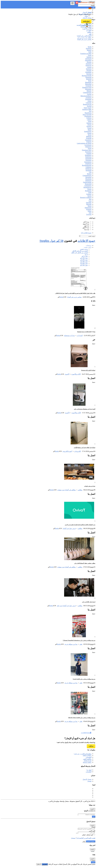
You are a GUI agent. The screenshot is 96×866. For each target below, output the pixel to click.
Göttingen (89, 167)
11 (82, 733)
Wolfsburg (88, 163)
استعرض (45, 864)
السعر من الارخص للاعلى (80, 251)
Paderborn (88, 157)
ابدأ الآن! (91, 746)
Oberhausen (88, 116)
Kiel (90, 111)
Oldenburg (88, 147)
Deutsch (83, 27)
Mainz (90, 130)
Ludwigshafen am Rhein (84, 143)
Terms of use (88, 760)
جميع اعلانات (86, 233)
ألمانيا (92, 851)
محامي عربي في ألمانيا (74, 297)
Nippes (89, 189)
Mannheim (88, 82)
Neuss (90, 148)
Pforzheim (88, 179)
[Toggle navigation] (72, 3)
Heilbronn (89, 169)
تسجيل (89, 781)
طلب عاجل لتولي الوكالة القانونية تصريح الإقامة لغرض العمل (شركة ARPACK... (75, 293)
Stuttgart (89, 57)
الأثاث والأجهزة (76, 374)
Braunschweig (87, 104)
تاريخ (86, 254)
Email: (93, 827)
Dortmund (88, 58)
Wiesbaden (88, 89)
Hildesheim (88, 207)
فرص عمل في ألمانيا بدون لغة (66, 605)
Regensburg (88, 162)
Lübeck (89, 119)
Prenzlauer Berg (87, 150)
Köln (90, 52)
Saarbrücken (88, 131)
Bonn (90, 80)
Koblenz (89, 194)
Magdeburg (88, 113)
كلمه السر (92, 831)
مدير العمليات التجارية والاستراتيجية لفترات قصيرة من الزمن (80, 524)
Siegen (89, 196)
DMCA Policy (87, 755)
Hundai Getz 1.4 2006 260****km (86, 331)
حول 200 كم (84, 260)
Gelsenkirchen (87, 92)
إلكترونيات (77, 451)
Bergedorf (89, 177)
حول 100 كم (84, 258)
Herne (90, 135)
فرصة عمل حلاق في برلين (88, 602)
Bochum (89, 74)
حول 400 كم (84, 263)
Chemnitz (89, 102)
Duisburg (89, 69)
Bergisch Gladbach (86, 197)
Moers (90, 206)
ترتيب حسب (84, 249)
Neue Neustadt (87, 114)
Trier (90, 213)
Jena (90, 199)
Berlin (90, 47)
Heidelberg (88, 155)
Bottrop (89, 174)
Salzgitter (89, 202)
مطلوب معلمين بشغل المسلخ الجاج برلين (84, 563)
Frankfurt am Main (86, 53)
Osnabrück (88, 140)
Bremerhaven (88, 187)
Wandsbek (88, 72)
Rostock (89, 126)
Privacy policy (87, 762)
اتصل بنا (89, 770)
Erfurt (90, 121)
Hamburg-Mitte (87, 109)
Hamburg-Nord (87, 87)
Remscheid (88, 184)
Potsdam (89, 153)
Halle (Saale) (88, 108)
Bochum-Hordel (87, 75)
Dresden (89, 70)
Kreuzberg (88, 152)
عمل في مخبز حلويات (89, 486)
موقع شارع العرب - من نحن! (83, 754)
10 (83, 733)
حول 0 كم (85, 256)
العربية (83, 25)
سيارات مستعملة (69, 335)
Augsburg (89, 97)
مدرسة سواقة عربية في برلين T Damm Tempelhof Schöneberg (79, 640)
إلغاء (84, 841)
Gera (90, 201)
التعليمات (89, 757)
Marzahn (89, 204)
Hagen (90, 124)
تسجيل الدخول (83, 14)
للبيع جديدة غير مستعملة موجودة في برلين (84, 409)
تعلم (80, 644)
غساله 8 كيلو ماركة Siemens (88, 370)
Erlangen (89, 209)
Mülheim (89, 136)
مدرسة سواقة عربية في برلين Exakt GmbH (84, 679)
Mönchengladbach (86, 96)
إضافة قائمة (86, 21)
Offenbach (88, 180)
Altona (89, 101)
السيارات (80, 335)
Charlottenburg (87, 175)
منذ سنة (86, 229)
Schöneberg (88, 185)
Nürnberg (89, 64)
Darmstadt (88, 158)
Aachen (89, 94)
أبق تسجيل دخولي (87, 835)
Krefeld (89, 106)
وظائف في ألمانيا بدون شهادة (66, 490)
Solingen (89, 141)
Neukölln (89, 138)
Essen (90, 55)
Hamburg (89, 48)
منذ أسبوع (86, 224)
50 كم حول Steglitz (51, 240)
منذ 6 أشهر (85, 227)
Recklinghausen (87, 165)
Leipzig (89, 67)
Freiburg (89, 118)
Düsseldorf (88, 60)
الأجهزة (67, 374)
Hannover (89, 65)
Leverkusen (88, 145)
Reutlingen (88, 191)
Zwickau (89, 214)
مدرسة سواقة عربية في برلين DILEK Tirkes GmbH (81, 717)
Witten (90, 211)
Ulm (90, 172)
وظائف (80, 490)
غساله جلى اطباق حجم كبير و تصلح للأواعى (84, 447)
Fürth (90, 192)
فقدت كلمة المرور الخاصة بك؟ (85, 838)
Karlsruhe (89, 86)
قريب (93, 862)
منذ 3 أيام (86, 222)
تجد (93, 816)
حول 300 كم (84, 261)
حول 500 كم (84, 265)
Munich (89, 50)
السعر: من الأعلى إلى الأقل (79, 252)
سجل (86, 16)
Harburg (89, 123)
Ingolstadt (89, 170)
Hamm (89, 133)
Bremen (89, 62)
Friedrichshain (87, 182)
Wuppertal (88, 77)
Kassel (90, 128)
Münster (89, 91)
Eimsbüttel (88, 99)
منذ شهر (86, 226)
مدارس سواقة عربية (70, 644)
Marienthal (88, 84)
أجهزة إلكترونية (67, 451)
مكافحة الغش (87, 759)
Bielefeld (89, 79)
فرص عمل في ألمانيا (69, 528)
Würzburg (89, 160)
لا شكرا (39, 864)
